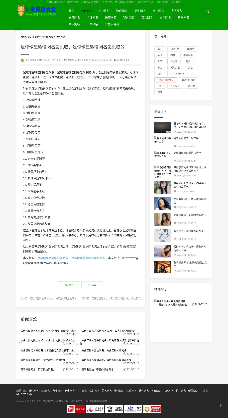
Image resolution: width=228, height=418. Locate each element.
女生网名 (158, 11)
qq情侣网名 (188, 80)
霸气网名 (74, 17)
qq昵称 (191, 49)
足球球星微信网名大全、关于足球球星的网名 (53, 298)
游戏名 (191, 86)
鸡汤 (159, 49)
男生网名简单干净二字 (186, 138)
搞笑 (172, 55)
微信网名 (86, 11)
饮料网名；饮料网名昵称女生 (190, 230)
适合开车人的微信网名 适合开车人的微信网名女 (108, 330)
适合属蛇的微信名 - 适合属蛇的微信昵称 (43, 359)
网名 (188, 61)
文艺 (190, 67)
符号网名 (183, 17)
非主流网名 (112, 24)
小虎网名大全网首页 (42, 36)
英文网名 (147, 17)
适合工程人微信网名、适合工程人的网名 (104, 350)
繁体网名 (129, 17)
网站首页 (21, 390)
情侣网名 (176, 11)
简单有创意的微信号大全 (187, 152)
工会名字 (92, 24)
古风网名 (165, 17)
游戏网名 (122, 11)
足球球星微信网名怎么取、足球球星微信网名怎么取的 (71, 258)
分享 (93, 285)
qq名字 (174, 49)
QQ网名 (104, 11)
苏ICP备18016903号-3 (97, 401)
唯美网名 (74, 24)
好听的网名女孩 (165, 80)
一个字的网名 (177, 73)
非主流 (173, 61)
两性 (159, 73)
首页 (71, 11)
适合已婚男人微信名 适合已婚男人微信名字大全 (47, 350)
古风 (159, 61)
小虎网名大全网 (40, 14)
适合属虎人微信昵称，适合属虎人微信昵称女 (106, 359)
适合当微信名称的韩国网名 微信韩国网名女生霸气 (48, 330)
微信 (70, 285)
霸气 (159, 92)
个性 (159, 67)
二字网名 (175, 86)
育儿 (159, 86)
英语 (159, 55)
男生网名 (140, 11)
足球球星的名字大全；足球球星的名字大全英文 (116, 298)
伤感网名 (110, 17)
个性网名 (92, 17)
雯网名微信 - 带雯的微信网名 (97, 369)
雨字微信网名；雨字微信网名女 (38, 369)
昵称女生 (175, 67)
